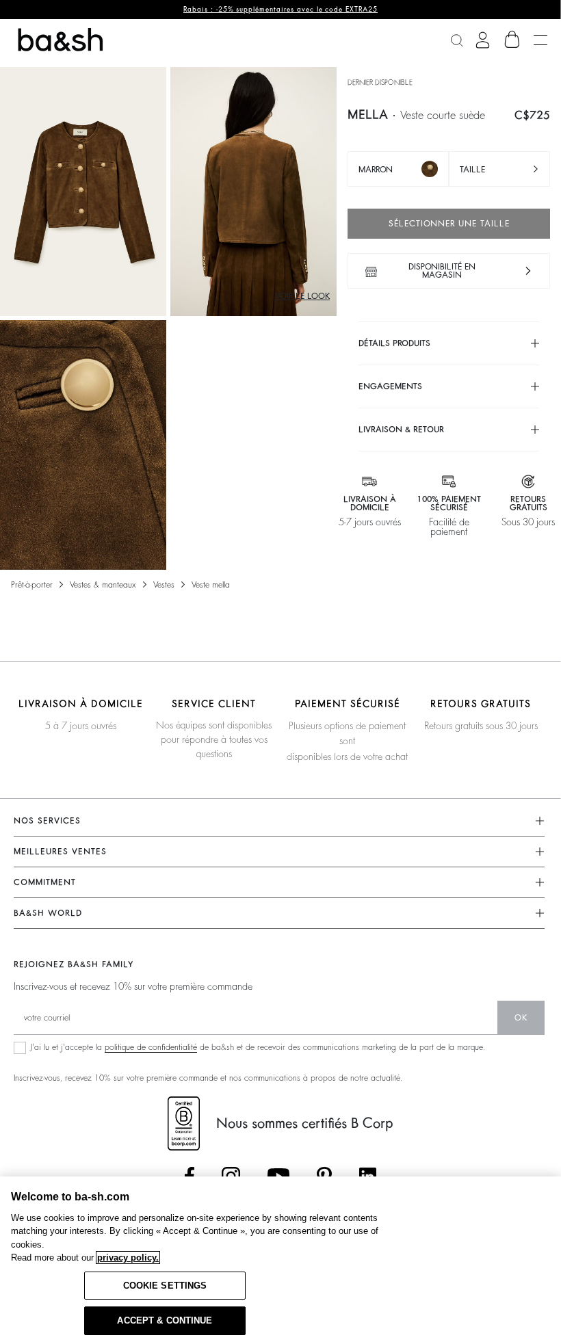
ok (520, 1018)
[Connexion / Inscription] (482, 40)
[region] (280, 1259)
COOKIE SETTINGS (165, 1285)
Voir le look (302, 296)
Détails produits (394, 343)
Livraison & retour (401, 429)
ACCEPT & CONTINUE (164, 1320)
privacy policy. (128, 1257)
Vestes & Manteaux (103, 585)
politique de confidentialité (151, 1047)
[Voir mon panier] (512, 39)
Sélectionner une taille (449, 224)
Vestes (163, 585)
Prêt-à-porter (32, 585)
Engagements (390, 386)
